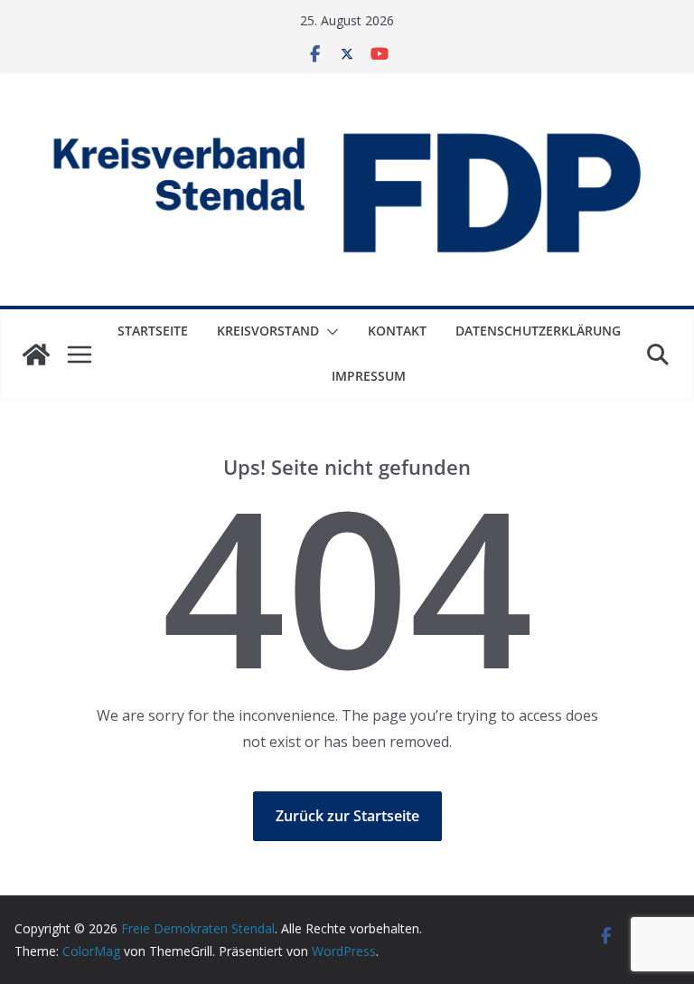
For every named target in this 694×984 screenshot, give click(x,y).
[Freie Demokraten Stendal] (36, 354)
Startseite (152, 330)
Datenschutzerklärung (538, 330)
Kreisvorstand (268, 330)
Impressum (369, 375)
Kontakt (397, 330)
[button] (329, 331)
